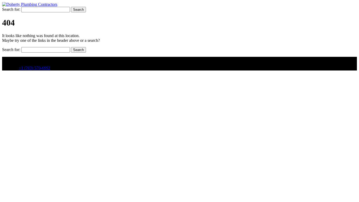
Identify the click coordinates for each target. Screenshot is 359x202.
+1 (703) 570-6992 (34, 68)
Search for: (11, 9)
